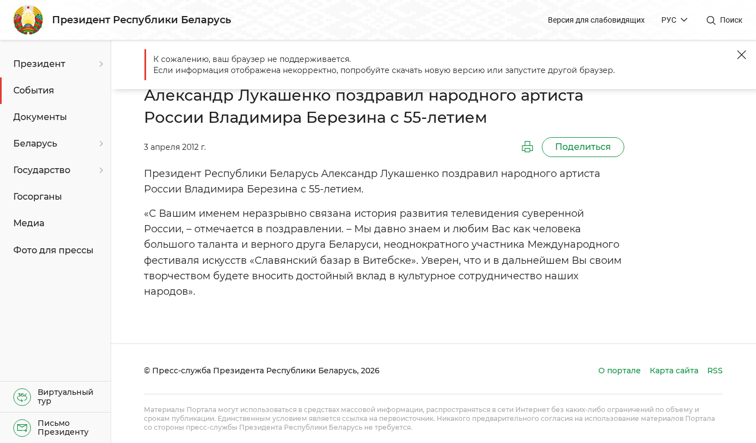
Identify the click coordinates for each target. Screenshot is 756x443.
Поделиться (583, 147)
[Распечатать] (527, 147)
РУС (668, 19)
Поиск (731, 19)
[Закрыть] (741, 54)
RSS (715, 371)
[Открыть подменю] (100, 64)
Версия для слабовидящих (596, 19)
